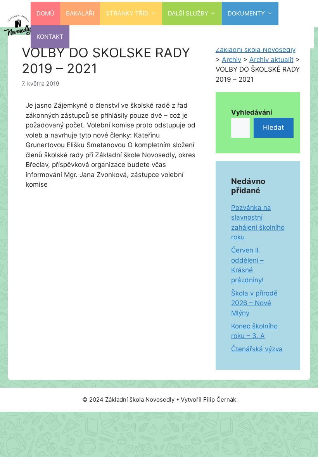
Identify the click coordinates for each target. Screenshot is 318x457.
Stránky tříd (127, 13)
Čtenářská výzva (257, 349)
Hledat (273, 127)
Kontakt (50, 36)
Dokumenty (246, 13)
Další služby (188, 13)
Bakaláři (80, 13)
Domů (45, 13)
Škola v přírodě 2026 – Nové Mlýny (254, 303)
